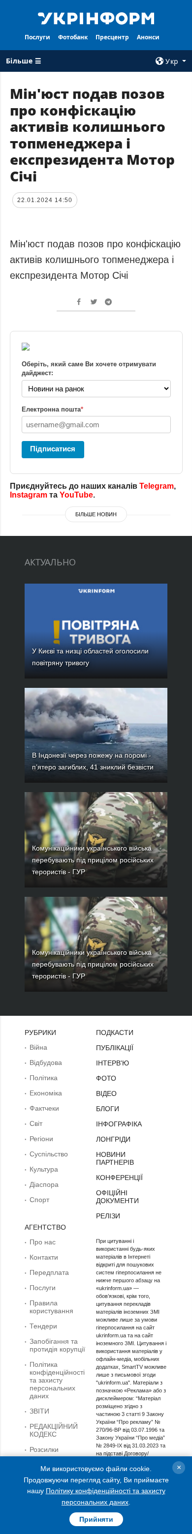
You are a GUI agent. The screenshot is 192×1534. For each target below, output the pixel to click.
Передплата (49, 1272)
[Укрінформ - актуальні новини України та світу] (96, 17)
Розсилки (44, 1449)
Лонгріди (113, 1139)
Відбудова (46, 1062)
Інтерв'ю (112, 1063)
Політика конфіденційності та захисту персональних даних (57, 1380)
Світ (36, 1123)
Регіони (41, 1139)
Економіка (46, 1093)
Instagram (28, 495)
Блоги (107, 1109)
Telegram (156, 486)
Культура (44, 1169)
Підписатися (52, 448)
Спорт (39, 1200)
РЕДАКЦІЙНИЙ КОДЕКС (54, 1430)
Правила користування (51, 1307)
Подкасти (114, 1032)
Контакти (44, 1257)
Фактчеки (44, 1108)
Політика (44, 1078)
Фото (106, 1078)
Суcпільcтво (49, 1154)
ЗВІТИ (39, 1411)
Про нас (43, 1242)
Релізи (108, 1216)
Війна (38, 1047)
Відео (106, 1093)
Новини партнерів (115, 1158)
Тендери (43, 1326)
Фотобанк (73, 37)
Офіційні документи (117, 1197)
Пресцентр (112, 37)
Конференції (119, 1177)
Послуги (37, 37)
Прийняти (96, 1519)
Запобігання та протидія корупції (57, 1345)
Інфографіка (119, 1124)
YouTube (76, 495)
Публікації (114, 1048)
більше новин (96, 514)
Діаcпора (44, 1184)
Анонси (148, 37)
